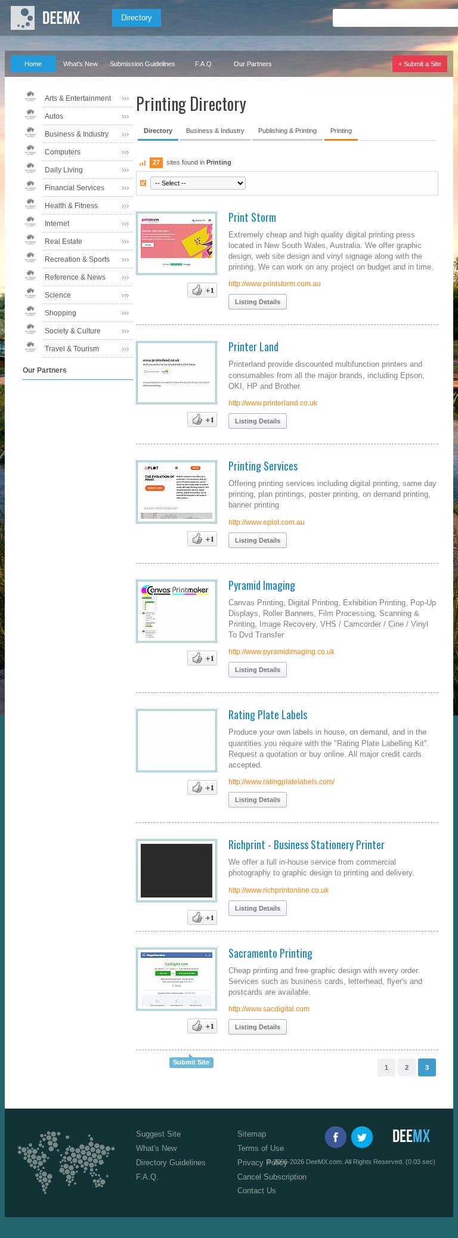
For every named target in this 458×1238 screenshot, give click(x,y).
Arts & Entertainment (78, 98)
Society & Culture (73, 331)
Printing (341, 130)
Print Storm (252, 217)
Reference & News (75, 277)
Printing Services (263, 465)
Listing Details (257, 301)
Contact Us (256, 1190)
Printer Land (253, 346)
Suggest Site (158, 1133)
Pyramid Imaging (261, 585)
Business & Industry (77, 134)
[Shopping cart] (435, 18)
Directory (136, 17)
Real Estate (63, 241)
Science (58, 295)
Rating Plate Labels (267, 714)
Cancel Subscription (272, 1176)
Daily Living (64, 170)
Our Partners (253, 63)
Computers (63, 152)
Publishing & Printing (287, 130)
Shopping (60, 313)
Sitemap (251, 1133)
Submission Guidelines (142, 63)
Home (33, 63)
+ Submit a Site (419, 63)
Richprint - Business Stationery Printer (306, 844)
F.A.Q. (204, 63)
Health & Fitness (71, 206)
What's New (80, 63)
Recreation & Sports (77, 259)
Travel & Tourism (72, 349)
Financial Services (74, 188)
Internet (57, 223)
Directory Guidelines (171, 1162)
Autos (54, 116)
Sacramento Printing (270, 953)
